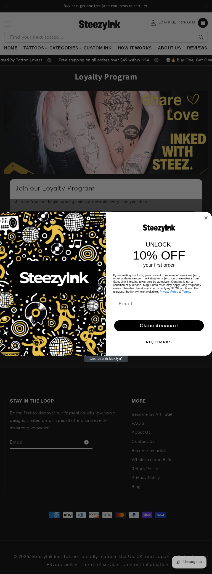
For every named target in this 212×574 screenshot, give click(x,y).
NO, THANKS (159, 342)
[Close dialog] (206, 218)
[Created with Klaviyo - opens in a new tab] (106, 359)
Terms (186, 291)
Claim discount (159, 325)
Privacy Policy (169, 291)
